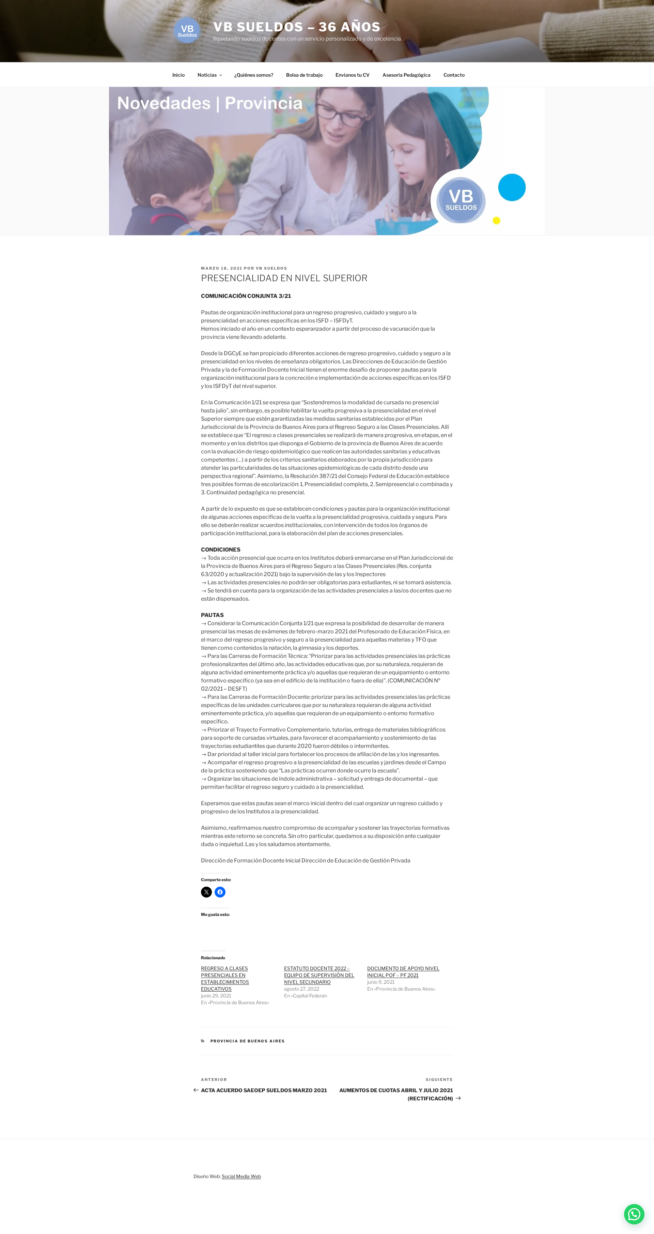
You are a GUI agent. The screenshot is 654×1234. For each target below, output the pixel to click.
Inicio (178, 75)
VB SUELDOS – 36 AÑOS (297, 26)
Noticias (207, 75)
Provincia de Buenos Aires (248, 1041)
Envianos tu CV (353, 75)
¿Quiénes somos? (253, 75)
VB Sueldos (271, 268)
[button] (634, 1214)
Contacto (454, 75)
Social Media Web (241, 1176)
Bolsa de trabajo (304, 75)
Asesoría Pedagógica (407, 75)
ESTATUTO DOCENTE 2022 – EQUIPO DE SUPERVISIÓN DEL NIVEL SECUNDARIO (319, 975)
